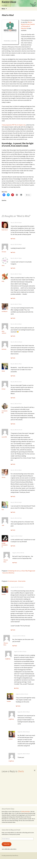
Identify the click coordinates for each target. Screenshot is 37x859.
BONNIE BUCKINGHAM (5, 545)
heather (4, 594)
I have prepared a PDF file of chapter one (14, 125)
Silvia (3, 265)
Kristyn (3, 389)
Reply (13, 238)
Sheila (3, 371)
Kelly (3, 281)
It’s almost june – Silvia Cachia (16, 581)
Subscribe (6, 844)
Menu (3, 8)
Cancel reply (34, 770)
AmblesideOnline (25, 811)
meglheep (7, 659)
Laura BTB (4, 437)
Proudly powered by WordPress (10, 855)
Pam (3, 509)
